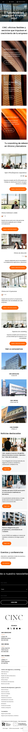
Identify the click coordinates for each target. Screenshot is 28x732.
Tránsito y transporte (6, 707)
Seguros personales (6, 713)
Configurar (22, 728)
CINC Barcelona (5, 671)
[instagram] (17, 628)
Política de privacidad (14, 728)
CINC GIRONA (14, 400)
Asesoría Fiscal (4, 689)
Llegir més (6, 469)
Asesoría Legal (4, 695)
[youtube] (20, 628)
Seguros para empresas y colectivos (9, 715)
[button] (24, 166)
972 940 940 (4, 651)
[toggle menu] (25, 6)
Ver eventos (5, 563)
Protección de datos (6, 705)
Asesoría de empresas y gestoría (11, 687)
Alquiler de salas (5, 677)
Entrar (12, 1)
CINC (5, 6)
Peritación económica (6, 697)
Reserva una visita (5, 683)
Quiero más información (18, 189)
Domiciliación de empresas (7, 681)
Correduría (4, 711)
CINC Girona (4, 673)
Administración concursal (7, 699)
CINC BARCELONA (14, 374)
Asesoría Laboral (5, 691)
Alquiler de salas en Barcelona (8, 675)
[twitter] (11, 628)
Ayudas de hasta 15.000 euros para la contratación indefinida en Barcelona (13, 492)
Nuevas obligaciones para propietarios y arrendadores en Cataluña (12, 529)
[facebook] (8, 628)
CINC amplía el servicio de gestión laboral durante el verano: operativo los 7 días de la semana (13, 455)
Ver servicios (9, 62)
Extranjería (3, 703)
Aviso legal (5, 728)
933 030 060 (4, 640)
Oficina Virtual (4, 679)
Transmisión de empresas (7, 701)
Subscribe (14, 602)
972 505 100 (4, 663)
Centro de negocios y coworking (10, 669)
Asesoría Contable (5, 693)
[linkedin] (14, 628)
